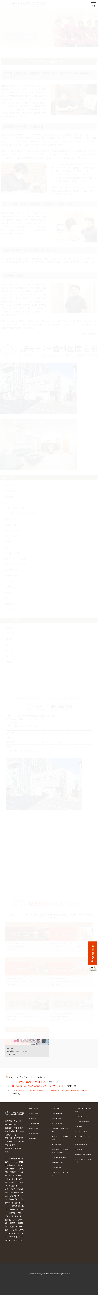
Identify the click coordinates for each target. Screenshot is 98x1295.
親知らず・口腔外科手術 (60, 1138)
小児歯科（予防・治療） (60, 1130)
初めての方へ (34, 1108)
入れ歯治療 (56, 1144)
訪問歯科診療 (57, 1162)
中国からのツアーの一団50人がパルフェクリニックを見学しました (37, 1086)
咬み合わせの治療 (59, 1157)
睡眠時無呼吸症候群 (83, 1154)
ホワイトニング (81, 1116)
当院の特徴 (33, 1113)
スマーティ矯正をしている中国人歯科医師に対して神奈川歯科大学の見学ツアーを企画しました (48, 1090)
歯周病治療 (56, 1118)
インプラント (57, 1123)
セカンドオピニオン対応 (83, 1161)
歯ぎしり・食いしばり (83, 1138)
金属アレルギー (81, 1144)
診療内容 (32, 1118)
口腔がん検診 (57, 1167)
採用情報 (32, 1138)
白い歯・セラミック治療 (83, 1110)
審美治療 (78, 1126)
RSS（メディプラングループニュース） (28, 1077)
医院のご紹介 (34, 1128)
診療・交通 (33, 1133)
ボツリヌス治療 (81, 1131)
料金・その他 (34, 1123)
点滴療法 (78, 1149)
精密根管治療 (57, 1113)
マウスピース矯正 (82, 1121)
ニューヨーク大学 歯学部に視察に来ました (28, 1081)
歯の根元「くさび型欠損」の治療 (60, 1151)
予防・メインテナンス (60, 1174)
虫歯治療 (55, 1108)
